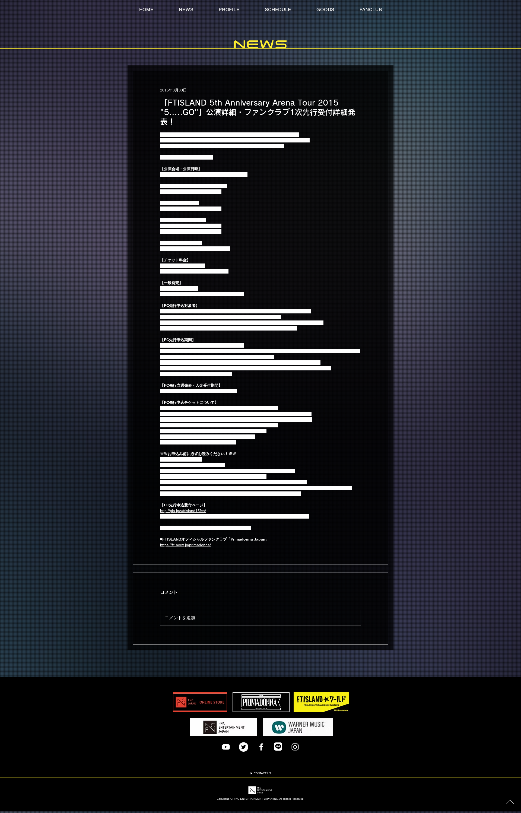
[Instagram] (295, 747)
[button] (370, 9)
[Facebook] (261, 747)
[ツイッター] (243, 747)
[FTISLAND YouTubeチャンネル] (226, 747)
